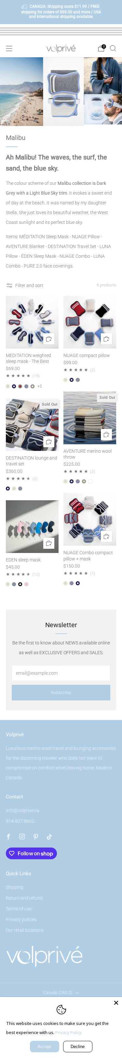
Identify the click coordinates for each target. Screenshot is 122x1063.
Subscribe (61, 692)
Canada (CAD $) (57, 992)
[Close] (116, 1003)
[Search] (113, 48)
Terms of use (19, 908)
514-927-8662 (20, 821)
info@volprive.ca (22, 810)
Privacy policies (21, 919)
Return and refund (24, 898)
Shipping (14, 887)
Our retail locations (25, 930)
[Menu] (9, 48)
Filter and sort (29, 285)
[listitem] (61, 12)
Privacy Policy (68, 1032)
